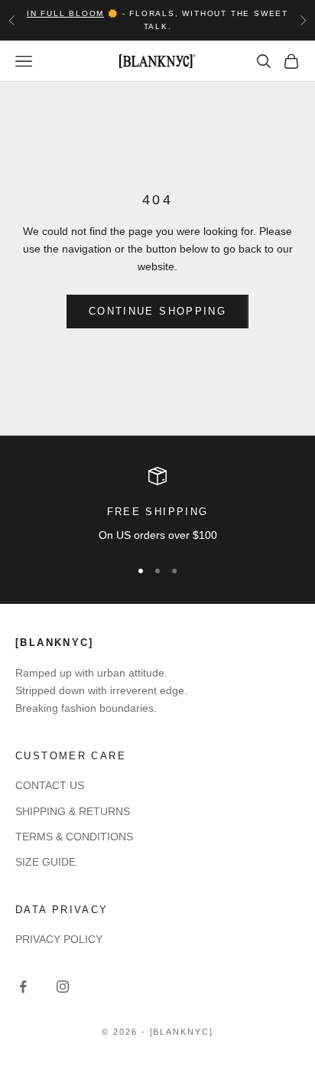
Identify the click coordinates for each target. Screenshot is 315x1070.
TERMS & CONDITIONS (74, 836)
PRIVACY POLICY (58, 939)
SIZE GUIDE (45, 862)
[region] (157, 506)
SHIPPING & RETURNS (72, 811)
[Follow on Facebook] (23, 986)
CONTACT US (49, 785)
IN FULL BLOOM (65, 13)
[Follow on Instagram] (62, 986)
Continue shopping (157, 311)
